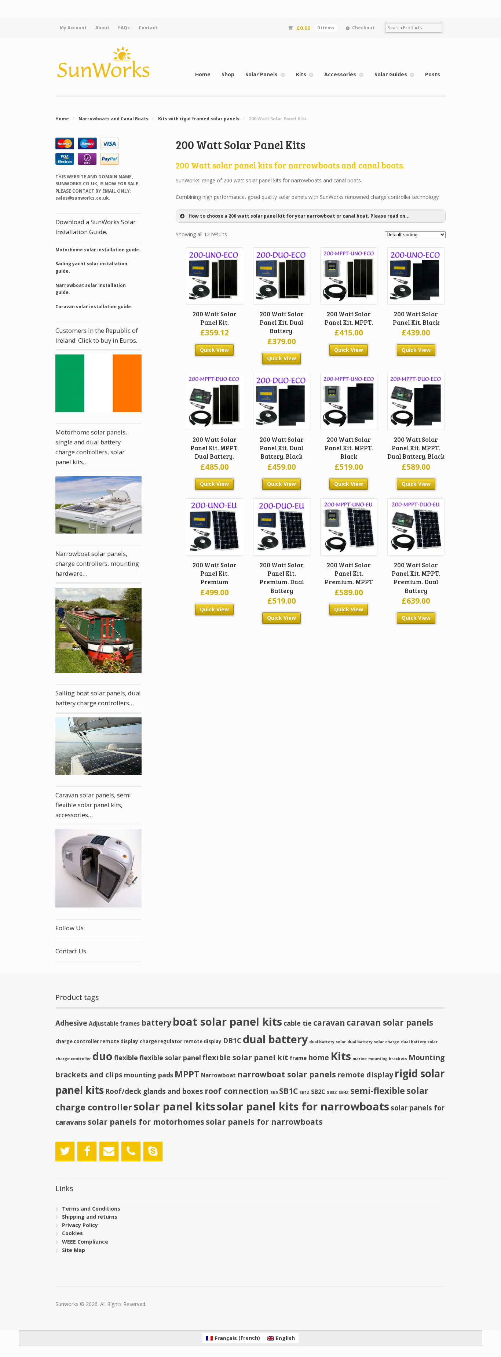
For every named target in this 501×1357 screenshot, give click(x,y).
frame (298, 1058)
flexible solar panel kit (245, 1057)
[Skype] (152, 1151)
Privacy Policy (80, 1225)
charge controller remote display (96, 1041)
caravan (329, 1023)
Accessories (340, 74)
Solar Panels (261, 74)
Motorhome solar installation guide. (97, 250)
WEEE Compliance (85, 1241)
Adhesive (71, 1023)
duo (102, 1056)
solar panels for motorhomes (146, 1121)
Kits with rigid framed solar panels (198, 119)
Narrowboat (218, 1075)
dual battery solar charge (373, 1041)
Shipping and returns (89, 1216)
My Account (73, 28)
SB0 (274, 1092)
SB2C (318, 1091)
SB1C (288, 1091)
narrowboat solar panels (286, 1074)
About (102, 28)
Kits (301, 74)
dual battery (275, 1039)
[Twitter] (64, 1151)
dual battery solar (327, 1041)
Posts (432, 74)
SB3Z (332, 1092)
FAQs (124, 28)
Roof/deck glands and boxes (154, 1091)
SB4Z (344, 1092)
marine (359, 1058)
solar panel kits (174, 1106)
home (318, 1057)
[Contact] (108, 1151)
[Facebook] (86, 1151)
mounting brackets (387, 1058)
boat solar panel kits (227, 1021)
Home (203, 74)
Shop (228, 74)
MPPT (187, 1074)
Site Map (73, 1250)
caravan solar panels (390, 1022)
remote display (365, 1075)
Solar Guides (390, 74)
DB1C (232, 1040)
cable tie (298, 1023)
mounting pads (148, 1074)
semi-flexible (377, 1090)
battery (156, 1023)
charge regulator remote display (181, 1041)
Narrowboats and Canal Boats (113, 119)
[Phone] (130, 1151)
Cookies (72, 1233)
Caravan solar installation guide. (93, 306)
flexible (126, 1057)
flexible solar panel (170, 1057)
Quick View (214, 349)
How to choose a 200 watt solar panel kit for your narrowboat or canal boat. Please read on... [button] (299, 216)
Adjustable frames (114, 1023)
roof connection (237, 1090)
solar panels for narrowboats (264, 1121)
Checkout (363, 28)
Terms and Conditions (91, 1208)
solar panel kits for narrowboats (303, 1106)
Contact (148, 28)
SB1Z (304, 1092)
